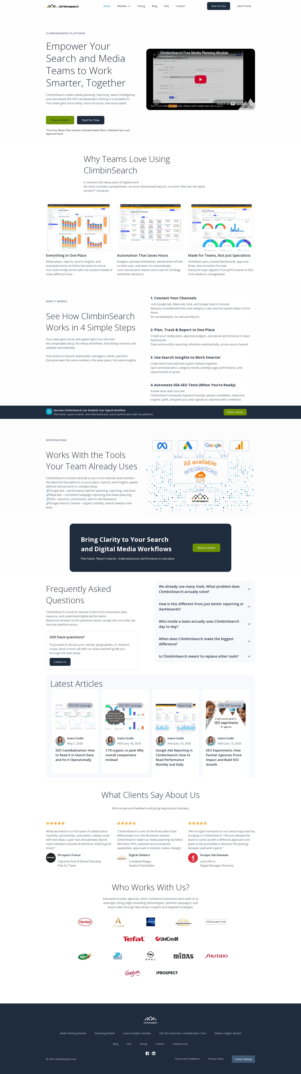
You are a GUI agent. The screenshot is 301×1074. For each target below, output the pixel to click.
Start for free (218, 6)
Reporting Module (105, 1033)
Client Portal (244, 6)
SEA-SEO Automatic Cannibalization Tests (182, 1033)
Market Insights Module (228, 1033)
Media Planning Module (73, 1033)
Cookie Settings (243, 1059)
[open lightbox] (200, 79)
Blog (154, 6)
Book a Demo (60, 120)
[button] (124, 6)
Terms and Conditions (187, 1058)
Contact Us (60, 662)
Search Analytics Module (137, 1033)
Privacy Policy (215, 1058)
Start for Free (90, 120)
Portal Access (180, 1044)
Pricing (141, 6)
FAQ (166, 6)
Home (106, 6)
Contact (180, 6)
